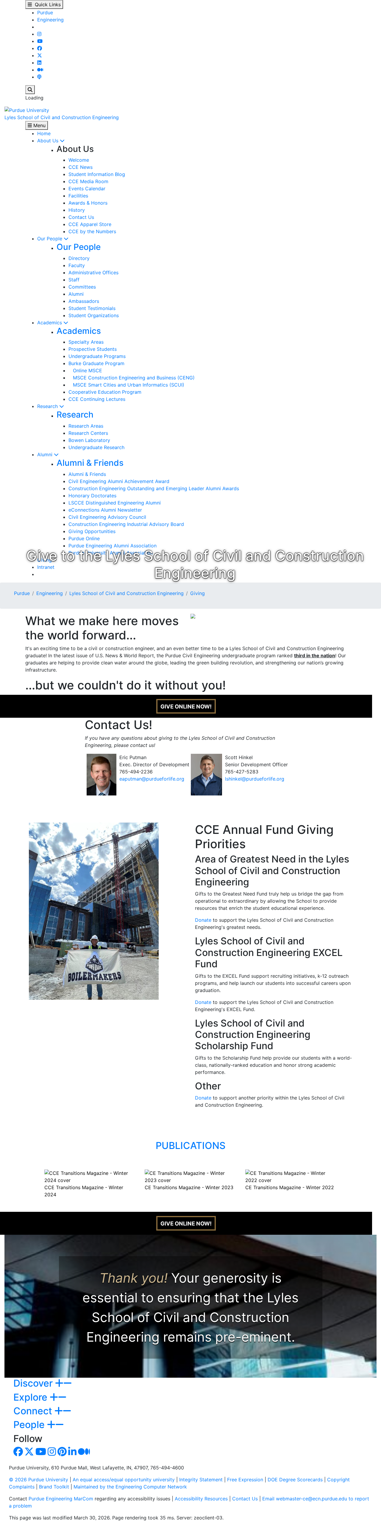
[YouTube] (40, 41)
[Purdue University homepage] (26, 110)
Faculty (76, 265)
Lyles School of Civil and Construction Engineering (61, 117)
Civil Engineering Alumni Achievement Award (118, 481)
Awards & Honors (87, 203)
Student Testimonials (91, 308)
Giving (197, 593)
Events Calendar (86, 188)
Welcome (78, 160)
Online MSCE (85, 370)
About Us (48, 141)
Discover (34, 1383)
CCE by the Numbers (92, 231)
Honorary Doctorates (92, 496)
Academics (50, 323)
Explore (31, 1397)
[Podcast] (39, 77)
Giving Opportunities (91, 531)
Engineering (50, 20)
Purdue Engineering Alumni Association (112, 546)
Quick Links (46, 4)
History (76, 210)
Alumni (76, 294)
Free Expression (245, 1480)
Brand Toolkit (54, 1487)
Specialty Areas (86, 342)
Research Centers (88, 433)
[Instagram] (39, 34)
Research (48, 406)
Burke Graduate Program (96, 363)
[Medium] (40, 70)
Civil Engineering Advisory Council (107, 517)
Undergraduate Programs (97, 356)
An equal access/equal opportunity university (124, 1480)
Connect (33, 1411)
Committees (82, 287)
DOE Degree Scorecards (295, 1480)
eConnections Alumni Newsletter (105, 510)
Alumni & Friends (90, 463)
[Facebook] (39, 48)
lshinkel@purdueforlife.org (254, 779)
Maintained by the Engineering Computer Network (130, 1487)
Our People (50, 239)
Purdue (45, 12)
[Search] (30, 89)
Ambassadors (83, 301)
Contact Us (81, 217)
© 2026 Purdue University (38, 1480)
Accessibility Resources (201, 1499)
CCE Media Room (88, 181)
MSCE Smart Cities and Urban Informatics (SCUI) (126, 385)
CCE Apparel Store (89, 224)
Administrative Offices (93, 272)
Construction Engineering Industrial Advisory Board (126, 524)
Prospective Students (92, 349)
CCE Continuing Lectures (96, 399)
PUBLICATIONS (191, 1145)
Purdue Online (84, 538)
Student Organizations (93, 315)
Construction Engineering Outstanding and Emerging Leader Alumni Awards (153, 488)
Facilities (78, 196)
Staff (73, 280)
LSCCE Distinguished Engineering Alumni (114, 503)
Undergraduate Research (96, 447)
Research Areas (85, 426)
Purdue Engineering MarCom (61, 1499)
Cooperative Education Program (104, 392)
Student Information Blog (96, 174)
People (30, 1424)
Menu (39, 125)
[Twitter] (39, 55)
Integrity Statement (201, 1480)
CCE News (80, 167)
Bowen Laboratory (89, 440)
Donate (203, 920)
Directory (79, 258)
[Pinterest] (62, 1453)
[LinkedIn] (39, 63)
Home (44, 133)
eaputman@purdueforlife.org (151, 779)
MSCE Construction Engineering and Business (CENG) (131, 378)
